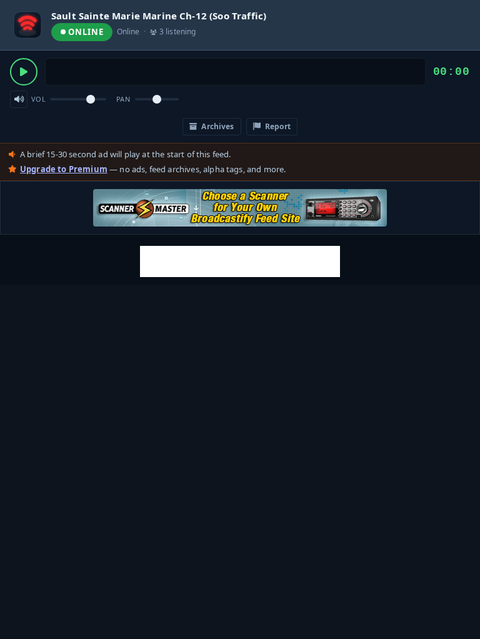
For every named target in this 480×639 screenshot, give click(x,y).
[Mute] (19, 99)
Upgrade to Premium (64, 169)
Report (277, 126)
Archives (216, 126)
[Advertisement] (240, 261)
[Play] (24, 71)
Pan (123, 99)
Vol (38, 99)
